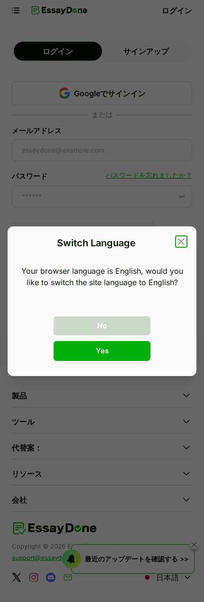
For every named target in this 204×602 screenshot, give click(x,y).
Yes (102, 350)
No (102, 325)
